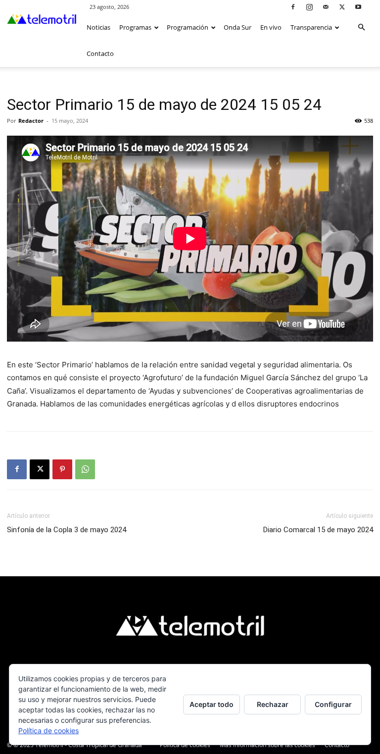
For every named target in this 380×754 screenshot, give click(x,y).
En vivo (271, 27)
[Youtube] (358, 6)
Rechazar (272, 704)
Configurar (333, 704)
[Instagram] (309, 6)
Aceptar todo (212, 704)
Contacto (100, 53)
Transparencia (311, 27)
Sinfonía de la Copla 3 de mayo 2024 (66, 529)
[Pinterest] (62, 469)
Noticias (98, 27)
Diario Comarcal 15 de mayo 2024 (318, 529)
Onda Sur (237, 27)
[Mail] (325, 6)
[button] (361, 27)
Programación (187, 27)
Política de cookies (48, 730)
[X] (341, 6)
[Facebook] (292, 6)
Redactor (31, 120)
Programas (135, 27)
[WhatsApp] (85, 469)
